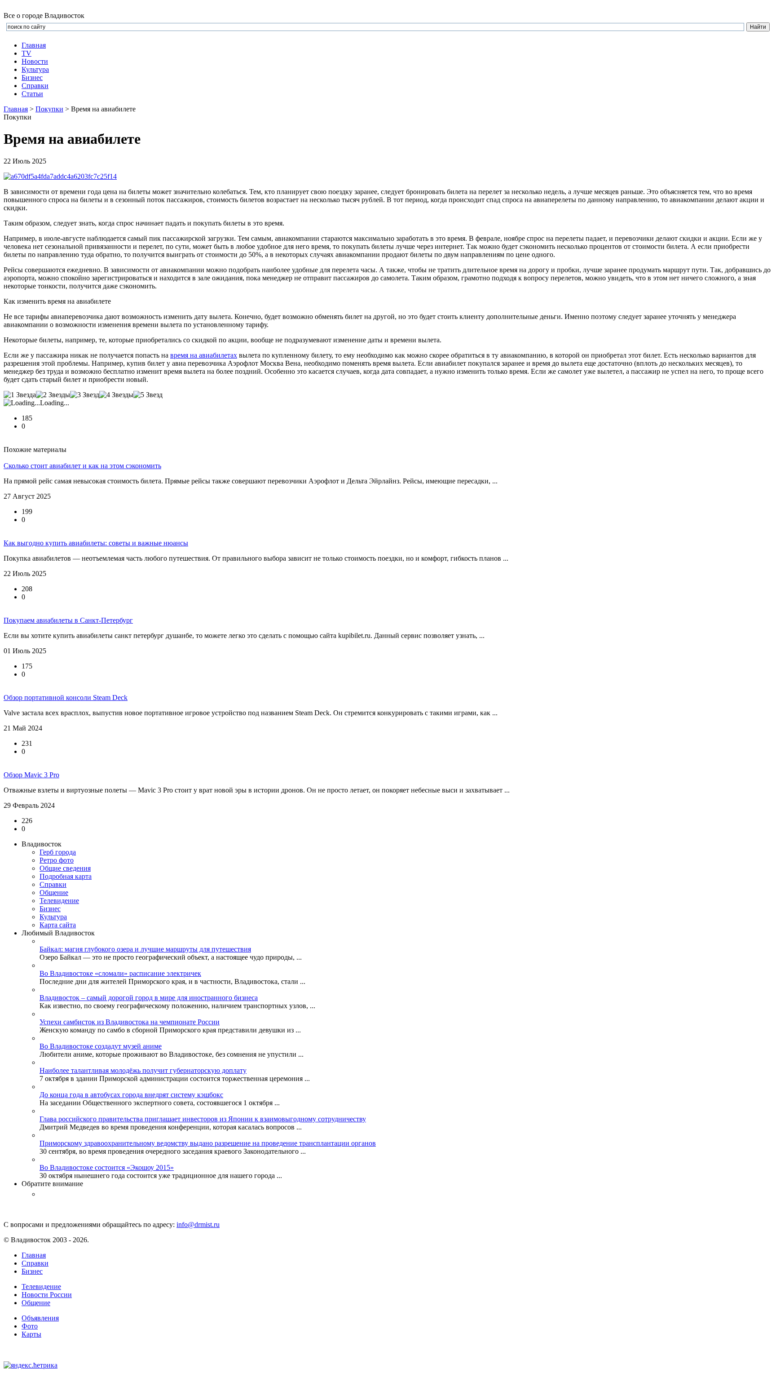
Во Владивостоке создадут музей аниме (101, 1046)
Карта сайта (58, 925)
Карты (31, 1334)
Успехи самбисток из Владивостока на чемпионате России (130, 1022)
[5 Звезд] (148, 395)
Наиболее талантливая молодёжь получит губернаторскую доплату (143, 1070)
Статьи (32, 93)
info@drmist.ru (198, 1224)
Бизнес (32, 1271)
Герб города (58, 852)
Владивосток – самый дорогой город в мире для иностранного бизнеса (149, 997)
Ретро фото (57, 860)
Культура (35, 69)
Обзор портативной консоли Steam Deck (66, 697)
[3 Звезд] (84, 395)
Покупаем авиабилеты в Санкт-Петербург (68, 620)
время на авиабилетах (203, 355)
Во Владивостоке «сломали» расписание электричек (120, 973)
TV (26, 53)
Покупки (49, 109)
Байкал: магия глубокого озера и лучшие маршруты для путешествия (145, 949)
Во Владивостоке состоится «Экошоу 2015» (107, 1167)
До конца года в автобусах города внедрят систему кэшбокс (131, 1094)
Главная (34, 45)
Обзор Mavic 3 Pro (31, 775)
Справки (35, 85)
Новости (35, 61)
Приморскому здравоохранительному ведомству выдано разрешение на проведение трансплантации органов (208, 1143)
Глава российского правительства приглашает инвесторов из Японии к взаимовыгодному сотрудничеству (203, 1119)
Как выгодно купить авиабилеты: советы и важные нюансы (96, 543)
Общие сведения (65, 868)
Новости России (47, 1294)
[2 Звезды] (53, 395)
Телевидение (59, 900)
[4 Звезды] (116, 395)
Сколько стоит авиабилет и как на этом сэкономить (82, 465)
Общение (54, 892)
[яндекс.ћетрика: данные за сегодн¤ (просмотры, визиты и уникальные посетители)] (30, 1365)
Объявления (40, 1318)
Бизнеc (32, 77)
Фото (30, 1326)
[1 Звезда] (20, 395)
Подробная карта (66, 876)
